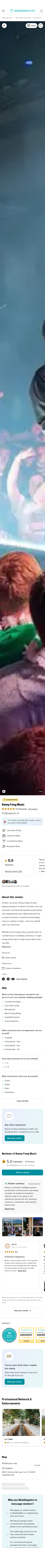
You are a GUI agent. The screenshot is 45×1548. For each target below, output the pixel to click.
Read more (6, 946)
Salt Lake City (7, 18)
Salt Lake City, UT (12, 813)
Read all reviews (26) (13, 871)
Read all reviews (21, 1310)
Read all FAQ (22, 1101)
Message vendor (14, 1138)
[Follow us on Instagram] (8, 979)
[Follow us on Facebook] (3, 979)
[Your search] (4, 25)
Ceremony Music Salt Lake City (13, 1484)
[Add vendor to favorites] (40, 25)
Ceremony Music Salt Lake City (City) (15, 1488)
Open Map (37, 1465)
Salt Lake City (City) (23, 18)
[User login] (41, 11)
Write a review (22, 1172)
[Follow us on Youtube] (13, 979)
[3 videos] (4, 791)
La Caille (8, 1439)
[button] (22, 1126)
